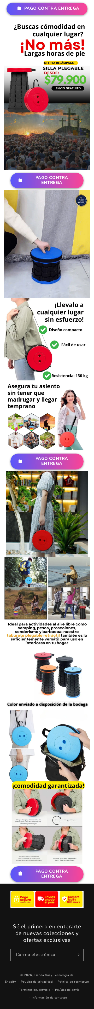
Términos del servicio (34, 990)
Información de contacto (49, 998)
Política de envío (67, 990)
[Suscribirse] (77, 955)
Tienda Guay (43, 975)
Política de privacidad (36, 982)
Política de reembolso (73, 982)
